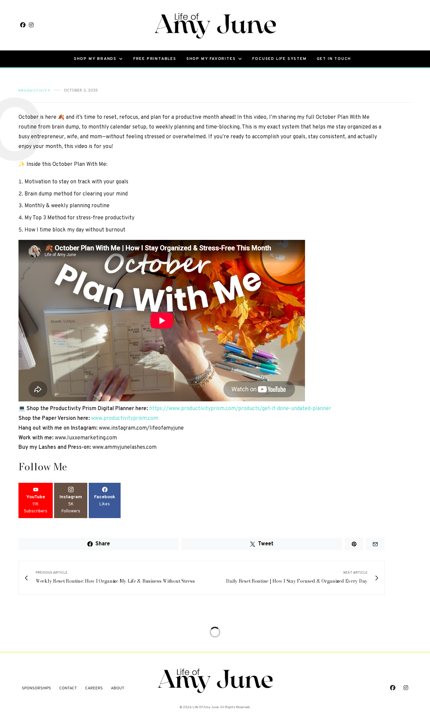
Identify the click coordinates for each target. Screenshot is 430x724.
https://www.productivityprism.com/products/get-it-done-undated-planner (240, 408)
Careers (94, 688)
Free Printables (154, 59)
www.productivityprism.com (124, 418)
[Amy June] (215, 25)
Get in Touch (334, 59)
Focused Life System (279, 59)
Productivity (34, 90)
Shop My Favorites (211, 59)
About (117, 688)
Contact (68, 688)
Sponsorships (36, 688)
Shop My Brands (95, 59)
